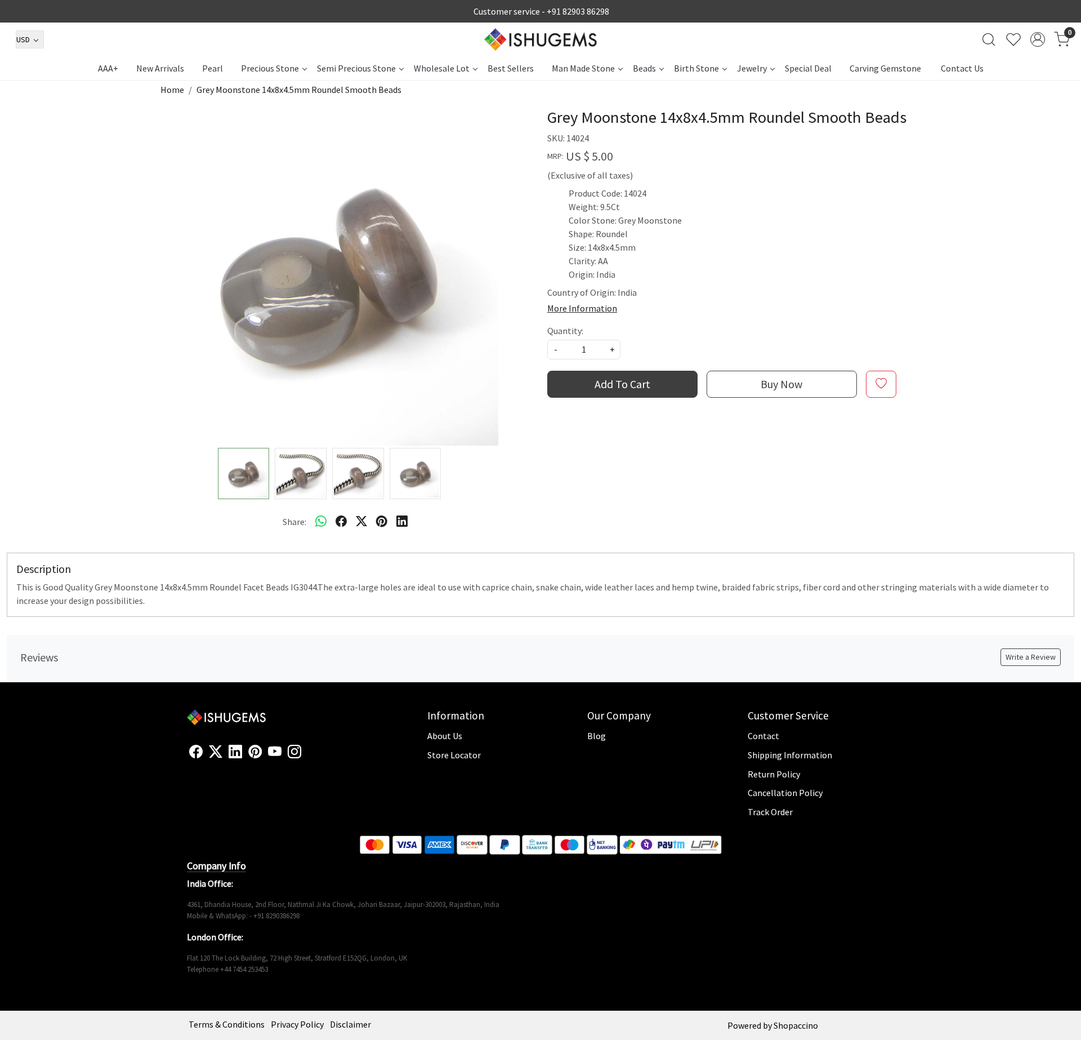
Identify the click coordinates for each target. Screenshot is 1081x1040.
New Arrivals (160, 68)
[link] (988, 39)
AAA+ (108, 68)
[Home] (540, 39)
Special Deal (808, 68)
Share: (294, 521)
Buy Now (781, 384)
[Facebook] (196, 752)
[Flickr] (307, 756)
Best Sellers (511, 68)
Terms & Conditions (227, 1024)
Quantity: (565, 330)
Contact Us (962, 68)
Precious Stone (270, 68)
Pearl (212, 68)
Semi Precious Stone (356, 68)
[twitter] (361, 522)
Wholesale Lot (442, 68)
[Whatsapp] (321, 522)
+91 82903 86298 (578, 11)
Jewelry (752, 68)
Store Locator (454, 755)
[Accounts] (1037, 39)
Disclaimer (350, 1024)
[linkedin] (402, 522)
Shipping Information (790, 755)
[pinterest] (382, 522)
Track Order (770, 811)
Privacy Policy (297, 1024)
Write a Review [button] (1031, 657)
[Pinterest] (255, 752)
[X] (216, 752)
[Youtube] (275, 752)
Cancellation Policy (785, 792)
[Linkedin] (235, 752)
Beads (644, 68)
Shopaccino (796, 1025)
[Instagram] (294, 752)
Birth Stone (696, 68)
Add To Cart (622, 384)
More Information (582, 308)
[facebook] (341, 522)
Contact (763, 735)
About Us (444, 735)
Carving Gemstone (885, 68)
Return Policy (774, 774)
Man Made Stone (583, 68)
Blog (596, 735)
